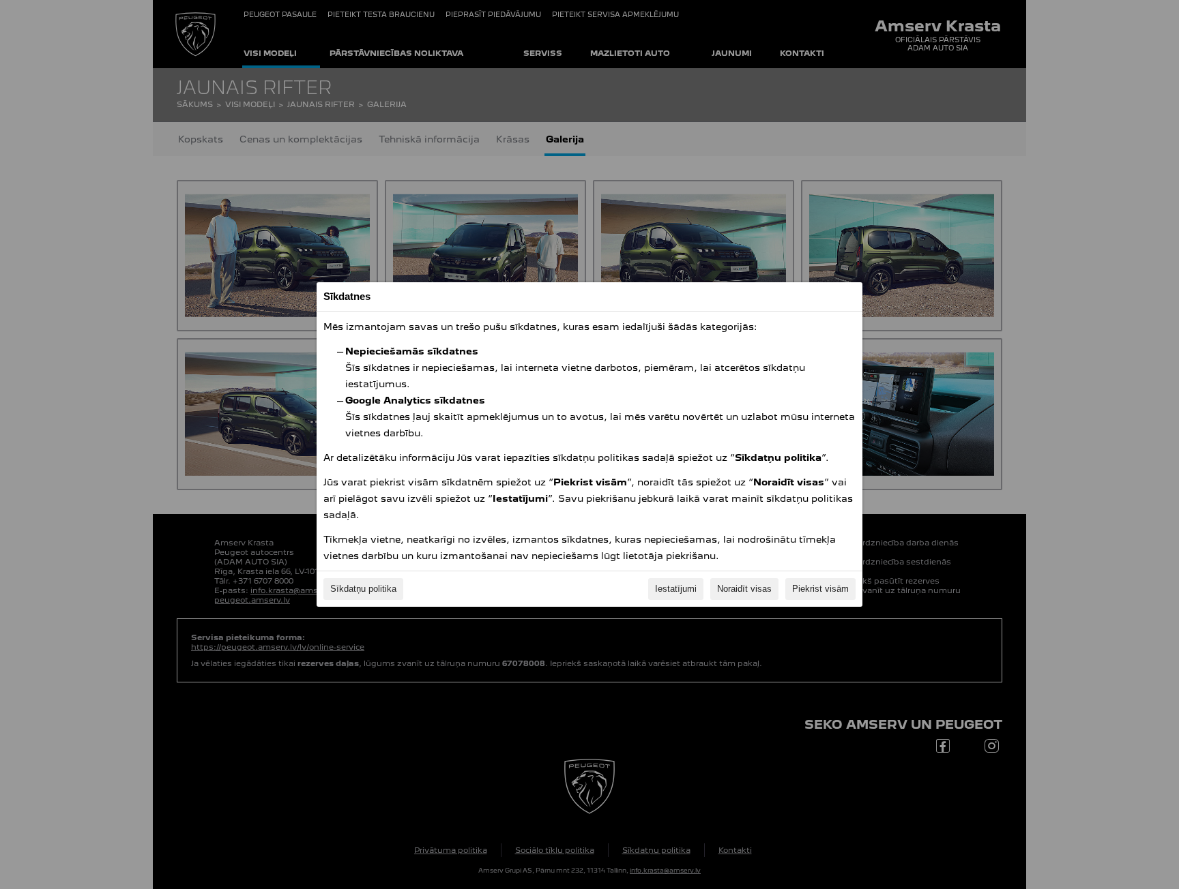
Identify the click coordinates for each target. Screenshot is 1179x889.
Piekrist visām (820, 589)
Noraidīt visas (744, 589)
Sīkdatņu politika (363, 589)
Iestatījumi (676, 589)
